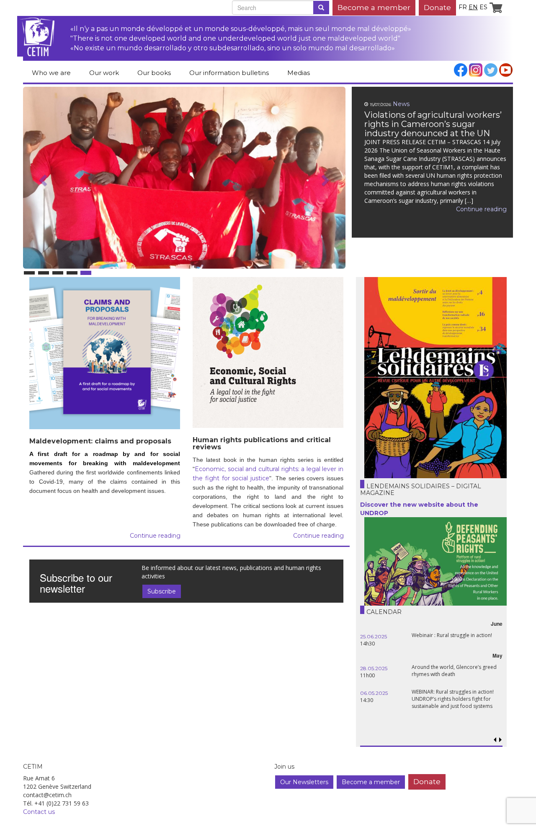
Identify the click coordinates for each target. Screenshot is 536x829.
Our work (104, 73)
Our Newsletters (304, 782)
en (473, 7)
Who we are (51, 73)
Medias (298, 73)
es (483, 7)
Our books (154, 73)
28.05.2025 (373, 668)
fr (463, 7)
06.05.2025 (374, 693)
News (102, 104)
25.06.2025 (373, 636)
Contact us (39, 812)
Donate (437, 7)
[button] (239, 202)
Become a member (374, 7)
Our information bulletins (229, 73)
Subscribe (161, 591)
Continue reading (182, 209)
